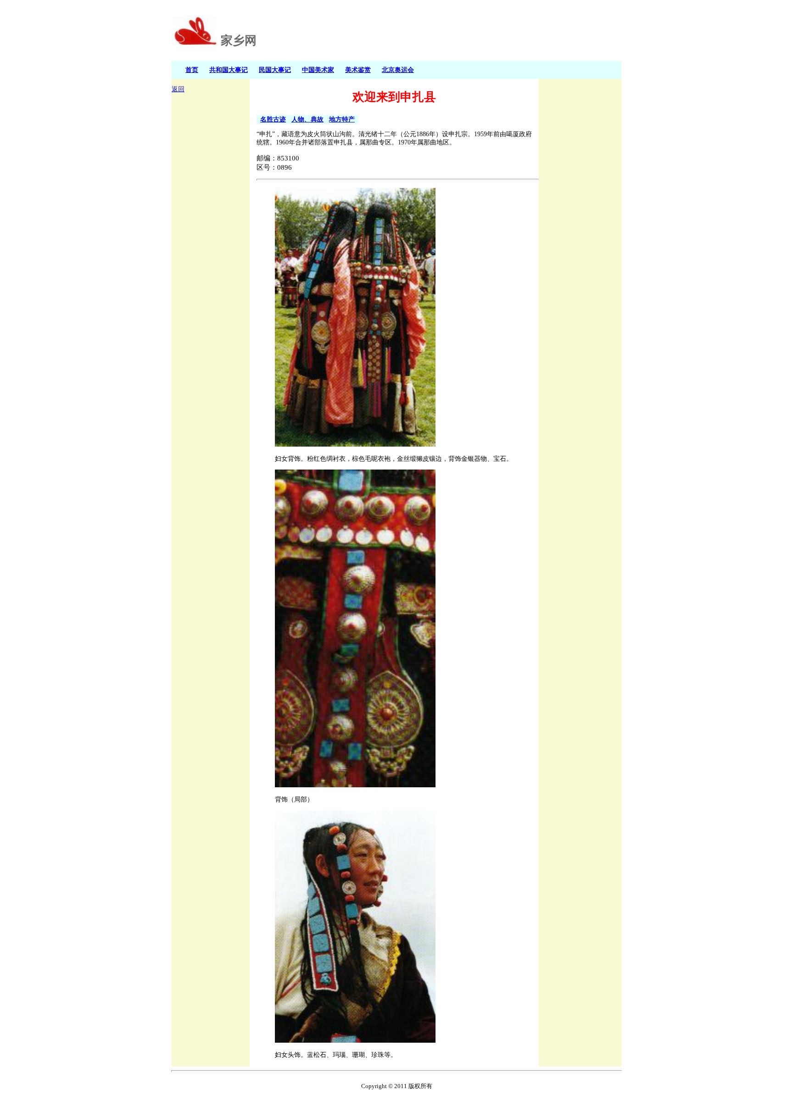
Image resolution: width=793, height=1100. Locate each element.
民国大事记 (275, 69)
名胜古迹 (273, 119)
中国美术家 (318, 69)
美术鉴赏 (358, 69)
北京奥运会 (398, 69)
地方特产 (342, 119)
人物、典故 (307, 119)
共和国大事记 (228, 69)
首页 (191, 69)
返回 (178, 89)
